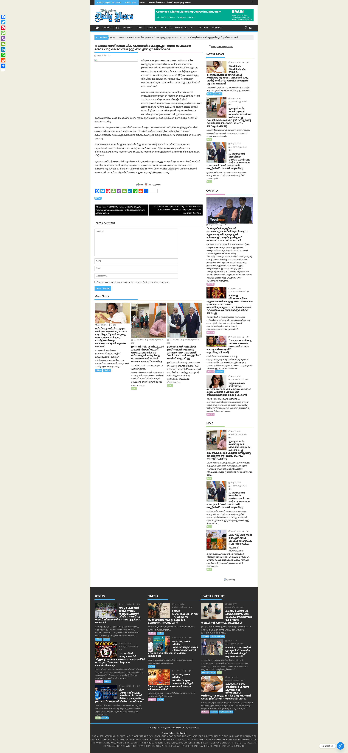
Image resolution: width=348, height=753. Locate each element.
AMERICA (210, 284)
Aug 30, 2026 (102, 325)
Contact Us (181, 733)
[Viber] (3, 38)
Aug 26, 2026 (126, 604)
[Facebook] (3, 17)
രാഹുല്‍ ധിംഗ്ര (233, 607)
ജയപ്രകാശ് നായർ (237, 292)
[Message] (3, 33)
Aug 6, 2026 (178, 638)
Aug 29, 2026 (235, 531)
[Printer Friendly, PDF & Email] (148, 185)
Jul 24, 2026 (232, 641)
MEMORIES (217, 28)
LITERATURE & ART (184, 28)
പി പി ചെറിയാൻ (237, 380)
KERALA (98, 198)
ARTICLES (205, 636)
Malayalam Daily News (222, 46)
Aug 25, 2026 (126, 644)
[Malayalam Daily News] (97, 27)
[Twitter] (3, 22)
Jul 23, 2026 (178, 671)
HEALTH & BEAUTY (217, 636)
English (107, 28)
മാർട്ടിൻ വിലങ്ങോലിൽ (129, 647)
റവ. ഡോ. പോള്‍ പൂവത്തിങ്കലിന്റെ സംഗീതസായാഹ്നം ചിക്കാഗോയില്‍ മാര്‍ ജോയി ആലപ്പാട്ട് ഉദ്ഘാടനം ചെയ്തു (177, 210)
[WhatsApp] (3, 55)
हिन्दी (117, 28)
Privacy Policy (168, 733)
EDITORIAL (152, 28)
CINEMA (160, 633)
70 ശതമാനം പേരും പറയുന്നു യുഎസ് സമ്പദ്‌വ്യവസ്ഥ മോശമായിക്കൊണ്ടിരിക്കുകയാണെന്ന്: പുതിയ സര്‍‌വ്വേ (120, 210)
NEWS (139, 28)
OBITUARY (203, 28)
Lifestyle (166, 28)
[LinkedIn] (3, 49)
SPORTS (106, 639)
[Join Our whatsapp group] (340, 746)
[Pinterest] (3, 27)
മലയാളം (127, 28)
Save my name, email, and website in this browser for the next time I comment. (133, 282)
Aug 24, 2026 (126, 686)
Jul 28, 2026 (232, 604)
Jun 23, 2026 (232, 677)
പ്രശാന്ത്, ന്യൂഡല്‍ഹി (155, 340)
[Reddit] (3, 60)
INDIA (134, 389)
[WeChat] (3, 44)
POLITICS (107, 370)
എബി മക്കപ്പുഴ (233, 681)
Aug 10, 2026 (179, 604)
